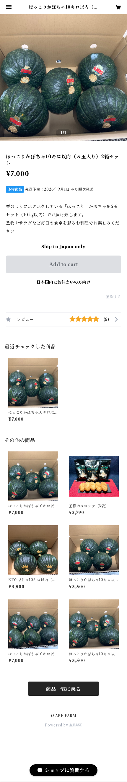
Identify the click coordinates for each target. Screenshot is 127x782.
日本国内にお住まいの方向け (63, 282)
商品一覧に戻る (63, 689)
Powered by (57, 725)
